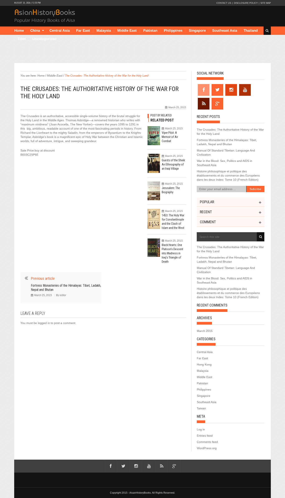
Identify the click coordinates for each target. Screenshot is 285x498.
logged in (44, 323)
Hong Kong (204, 364)
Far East (83, 31)
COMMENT (208, 222)
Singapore (197, 31)
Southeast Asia (224, 31)
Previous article (43, 278)
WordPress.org (207, 448)
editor (63, 295)
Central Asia (59, 31)
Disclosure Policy (246, 3)
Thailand (250, 31)
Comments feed (207, 442)
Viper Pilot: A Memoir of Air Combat (170, 137)
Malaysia (103, 31)
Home (19, 31)
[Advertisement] (142, 52)
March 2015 (205, 331)
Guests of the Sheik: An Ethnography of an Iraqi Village (173, 164)
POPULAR (207, 202)
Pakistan (150, 31)
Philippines (173, 31)
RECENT (206, 212)
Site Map (265, 3)
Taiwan (201, 408)
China (35, 31)
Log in (201, 429)
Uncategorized (44, 39)
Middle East (127, 31)
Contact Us (223, 3)
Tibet (22, 39)
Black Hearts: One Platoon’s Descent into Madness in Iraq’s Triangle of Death (172, 253)
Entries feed (205, 435)
